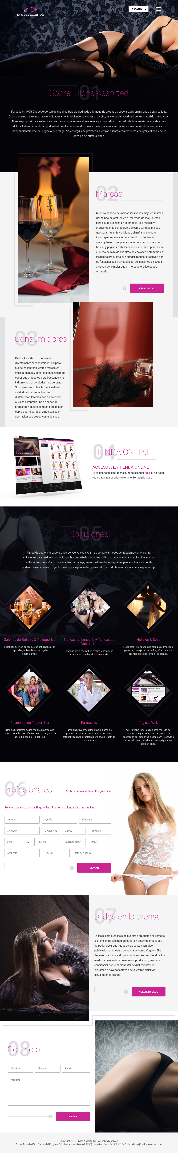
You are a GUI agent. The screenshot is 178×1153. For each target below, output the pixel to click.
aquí (147, 473)
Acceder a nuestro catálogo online (90, 791)
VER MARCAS (147, 288)
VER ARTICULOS (148, 991)
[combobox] (138, 9)
